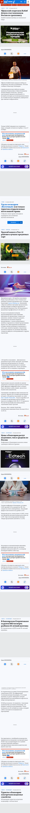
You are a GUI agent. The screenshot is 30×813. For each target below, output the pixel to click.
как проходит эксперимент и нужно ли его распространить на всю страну (13, 136)
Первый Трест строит (6, 4)
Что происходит (9, 618)
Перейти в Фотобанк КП (18, 502)
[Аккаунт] (28, 1)
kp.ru (27, 154)
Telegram (21, 146)
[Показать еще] (25, 53)
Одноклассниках (7, 149)
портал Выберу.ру (13, 303)
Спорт (7, 8)
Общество (4, 140)
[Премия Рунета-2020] (13, 1)
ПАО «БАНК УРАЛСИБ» (8, 398)
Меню (1, 1)
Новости (14, 4)
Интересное (8, 229)
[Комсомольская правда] (8, 2)
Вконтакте (25, 148)
